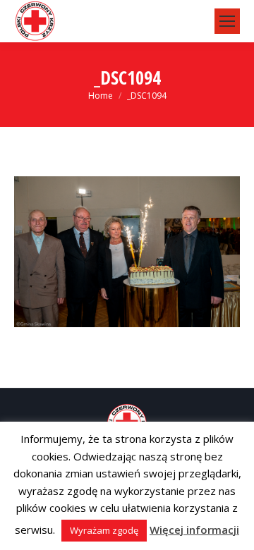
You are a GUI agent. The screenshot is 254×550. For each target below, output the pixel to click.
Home (100, 96)
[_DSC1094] (127, 251)
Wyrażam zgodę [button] (104, 530)
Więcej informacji (194, 529)
